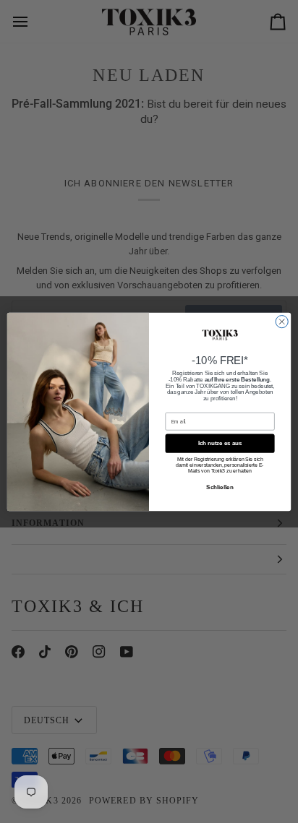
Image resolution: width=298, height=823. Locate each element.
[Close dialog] (282, 321)
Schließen (219, 486)
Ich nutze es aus (220, 443)
